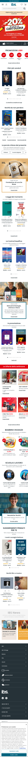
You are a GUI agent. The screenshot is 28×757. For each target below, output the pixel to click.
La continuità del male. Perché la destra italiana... (7, 558)
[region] (14, 740)
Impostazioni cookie (14, 751)
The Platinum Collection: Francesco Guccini (7, 594)
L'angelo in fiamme (21, 265)
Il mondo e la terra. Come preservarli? (7, 220)
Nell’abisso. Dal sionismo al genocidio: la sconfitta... (21, 558)
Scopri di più (6, 393)
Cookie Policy (23, 748)
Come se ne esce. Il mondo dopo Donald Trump (7, 348)
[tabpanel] (14, 28)
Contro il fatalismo (21, 128)
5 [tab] (13, 357)
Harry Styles (21, 593)
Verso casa (7, 265)
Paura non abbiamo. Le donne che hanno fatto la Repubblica (21, 220)
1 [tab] (7, 357)
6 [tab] (14, 357)
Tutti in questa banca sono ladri (7, 128)
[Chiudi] (26, 724)
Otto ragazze (21, 347)
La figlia (7, 88)
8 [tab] (17, 357)
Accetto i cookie (14, 754)
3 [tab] (10, 357)
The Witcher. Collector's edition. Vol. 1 (21, 89)
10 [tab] (20, 357)
